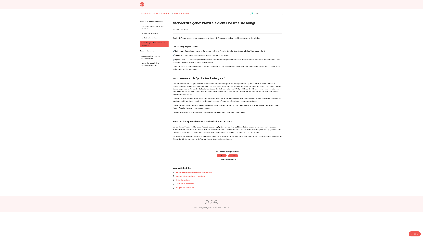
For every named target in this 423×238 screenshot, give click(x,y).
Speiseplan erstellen (183, 180)
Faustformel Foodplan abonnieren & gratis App (152, 27)
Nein (233, 155)
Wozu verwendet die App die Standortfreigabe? (150, 57)
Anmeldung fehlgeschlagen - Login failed (190, 176)
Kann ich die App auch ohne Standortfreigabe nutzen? (150, 64)
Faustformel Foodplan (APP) (162, 13)
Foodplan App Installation (149, 33)
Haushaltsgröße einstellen (149, 38)
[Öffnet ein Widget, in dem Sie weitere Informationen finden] (415, 234)
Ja (221, 155)
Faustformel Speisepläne (185, 184)
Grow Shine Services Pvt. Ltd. (218, 208)
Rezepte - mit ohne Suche (185, 188)
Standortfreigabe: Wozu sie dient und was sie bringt (153, 44)
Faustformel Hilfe (145, 13)
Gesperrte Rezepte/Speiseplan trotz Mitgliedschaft (194, 172)
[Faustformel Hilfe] (142, 4)
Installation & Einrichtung (181, 13)
